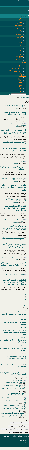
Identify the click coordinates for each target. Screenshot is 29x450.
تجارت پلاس (22, 76)
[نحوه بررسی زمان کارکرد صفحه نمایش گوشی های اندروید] (13, 386)
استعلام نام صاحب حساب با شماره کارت (18, 432)
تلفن (21, 74)
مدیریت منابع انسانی (17, 73)
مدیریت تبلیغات (18, 71)
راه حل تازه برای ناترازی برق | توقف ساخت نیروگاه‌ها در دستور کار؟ (13, 187)
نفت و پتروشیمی (18, 34)
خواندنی (20, 82)
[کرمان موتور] (25, 16)
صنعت (21, 57)
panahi (17, 259)
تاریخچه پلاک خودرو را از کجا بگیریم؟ (19, 422)
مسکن (21, 51)
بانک (21, 40)
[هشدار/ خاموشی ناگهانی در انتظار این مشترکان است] (13, 107)
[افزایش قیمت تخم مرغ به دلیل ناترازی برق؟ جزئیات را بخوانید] (14, 257)
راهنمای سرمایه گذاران (16, 66)
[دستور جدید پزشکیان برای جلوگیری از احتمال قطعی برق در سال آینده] (13, 200)
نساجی (21, 60)
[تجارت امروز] (25, 10)
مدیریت (24, 62)
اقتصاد (24, 20)
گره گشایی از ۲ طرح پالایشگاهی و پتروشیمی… (13, 416)
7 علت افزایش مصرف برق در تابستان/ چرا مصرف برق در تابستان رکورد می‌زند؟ (14, 281)
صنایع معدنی (19, 54)
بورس (21, 43)
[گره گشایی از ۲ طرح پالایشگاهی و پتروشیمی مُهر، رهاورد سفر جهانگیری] (13, 414)
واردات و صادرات (18, 53)
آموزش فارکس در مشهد (22, 429)
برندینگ (21, 65)
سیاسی (21, 85)
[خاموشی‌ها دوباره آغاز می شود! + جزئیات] (14, 161)
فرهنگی (20, 86)
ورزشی (21, 91)
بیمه (21, 45)
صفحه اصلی (22, 19)
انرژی (24, 26)
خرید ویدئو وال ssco (12, 426)
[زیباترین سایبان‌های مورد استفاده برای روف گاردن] (13, 399)
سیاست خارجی (18, 83)
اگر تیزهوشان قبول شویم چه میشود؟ (16, 382)
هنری (21, 90)
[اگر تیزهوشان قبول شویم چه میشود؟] (15, 380)
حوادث (21, 80)
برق (22, 31)
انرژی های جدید (18, 29)
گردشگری (20, 88)
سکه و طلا (20, 37)
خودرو (21, 48)
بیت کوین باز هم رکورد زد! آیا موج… (16, 394)
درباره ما (23, 442)
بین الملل (20, 79)
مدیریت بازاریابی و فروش (16, 69)
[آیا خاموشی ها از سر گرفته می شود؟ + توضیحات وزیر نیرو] (13, 125)
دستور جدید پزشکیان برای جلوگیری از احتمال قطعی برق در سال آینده (14, 208)
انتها (25, 305)
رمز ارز (21, 42)
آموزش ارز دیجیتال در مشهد (8, 429)
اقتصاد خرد (20, 22)
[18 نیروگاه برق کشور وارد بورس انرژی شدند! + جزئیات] (13, 221)
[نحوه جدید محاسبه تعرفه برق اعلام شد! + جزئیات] (13, 143)
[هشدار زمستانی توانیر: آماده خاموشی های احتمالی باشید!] (13, 239)
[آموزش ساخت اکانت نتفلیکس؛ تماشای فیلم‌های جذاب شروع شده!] (13, 406)
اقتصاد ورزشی (19, 25)
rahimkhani (16, 145)
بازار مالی (23, 36)
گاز (22, 33)
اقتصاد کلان (19, 23)
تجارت (21, 49)
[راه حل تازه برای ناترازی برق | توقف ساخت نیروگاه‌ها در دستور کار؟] (13, 180)
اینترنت (21, 63)
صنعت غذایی (19, 59)
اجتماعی (20, 77)
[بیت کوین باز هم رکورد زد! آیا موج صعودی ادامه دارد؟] (18, 393)
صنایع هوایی (19, 56)
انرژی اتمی (20, 28)
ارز (22, 39)
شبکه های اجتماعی (17, 68)
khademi (17, 108)
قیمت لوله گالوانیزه (23, 426)
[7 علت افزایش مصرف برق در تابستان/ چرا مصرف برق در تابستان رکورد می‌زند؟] (15, 274)
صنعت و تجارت (22, 46)
